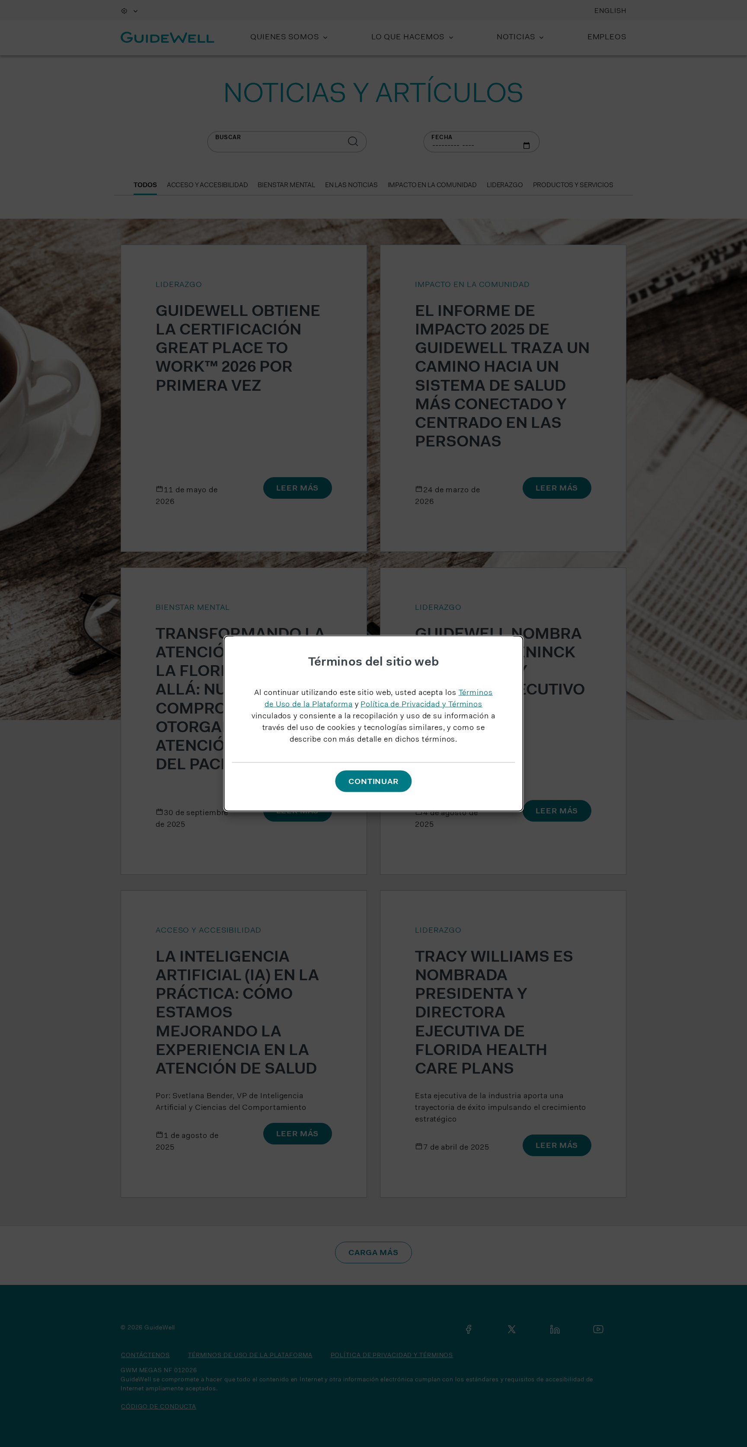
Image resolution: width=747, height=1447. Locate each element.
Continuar (373, 782)
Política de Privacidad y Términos (421, 705)
